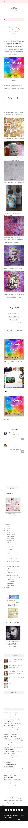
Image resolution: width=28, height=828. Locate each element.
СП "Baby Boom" (18, 768)
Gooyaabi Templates (8, 817)
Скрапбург (15, 755)
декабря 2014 (10, 534)
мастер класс (6, 734)
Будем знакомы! (10, 556)
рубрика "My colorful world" (15, 322)
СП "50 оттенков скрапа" (8, 760)
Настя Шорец (13, 736)
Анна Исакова (6, 714)
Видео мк (19, 719)
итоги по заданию (7, 727)
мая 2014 (9, 547)
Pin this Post (15, 319)
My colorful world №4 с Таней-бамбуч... (13, 362)
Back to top (21, 819)
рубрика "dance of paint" (8, 749)
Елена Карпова (11, 725)
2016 (7, 528)
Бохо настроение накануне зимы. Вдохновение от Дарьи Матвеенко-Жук (16, 673)
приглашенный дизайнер (16, 747)
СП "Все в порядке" (7, 762)
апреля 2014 (9, 549)
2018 (7, 524)
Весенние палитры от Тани (12, 575)
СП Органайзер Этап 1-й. (14, 683)
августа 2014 (9, 542)
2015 (7, 530)
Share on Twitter (15, 316)
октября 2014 (10, 538)
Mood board (6, 788)
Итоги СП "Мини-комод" (12, 558)
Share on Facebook (14, 313)
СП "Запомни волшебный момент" (10, 764)
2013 (7, 587)
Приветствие (6, 747)
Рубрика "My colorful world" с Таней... (13, 390)
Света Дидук (6, 753)
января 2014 (9, 585)
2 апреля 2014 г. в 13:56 (14, 434)
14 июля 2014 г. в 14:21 (13, 447)
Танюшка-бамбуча (10, 41)
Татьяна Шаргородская (8, 777)
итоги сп (15, 727)
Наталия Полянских (18, 738)
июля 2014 (9, 544)
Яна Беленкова (7, 783)
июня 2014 (9, 546)
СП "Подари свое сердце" (8, 766)
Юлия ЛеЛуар (6, 781)
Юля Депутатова (15, 781)
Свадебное (20, 751)
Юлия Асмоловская (17, 779)
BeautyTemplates (14, 815)
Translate (16, 488)
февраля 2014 (10, 583)
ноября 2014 (9, 536)
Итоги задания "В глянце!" (12, 564)
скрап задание (7, 755)
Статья (15, 775)
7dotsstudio (6, 712)
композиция (6, 732)
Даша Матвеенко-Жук (8, 723)
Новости (12, 740)
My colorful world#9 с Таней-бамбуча (13, 418)
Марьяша (11, 432)
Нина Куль (6, 740)
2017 (7, 526)
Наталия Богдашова (8, 738)
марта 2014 (9, 581)
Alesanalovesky (16, 803)
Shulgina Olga (13, 445)
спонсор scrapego (7, 775)
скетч (13, 753)
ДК (4, 725)
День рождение (18, 723)
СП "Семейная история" (8, 768)
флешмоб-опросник (7, 779)
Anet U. (13, 783)
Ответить (22, 439)
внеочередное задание (8, 721)
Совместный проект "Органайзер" (16, 677)
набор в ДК (6, 736)
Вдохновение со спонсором (9, 719)
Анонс (13, 714)
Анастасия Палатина (15, 712)
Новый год (19, 740)
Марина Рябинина (15, 732)
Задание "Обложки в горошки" (13, 561)
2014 (7, 532)
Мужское (14, 734)
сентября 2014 (10, 540)
